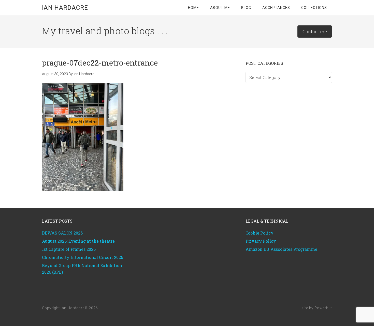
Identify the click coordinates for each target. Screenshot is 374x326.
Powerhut (323, 308)
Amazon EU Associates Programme (281, 249)
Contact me (315, 31)
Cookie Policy (260, 233)
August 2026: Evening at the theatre (78, 241)
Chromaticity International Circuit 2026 (82, 257)
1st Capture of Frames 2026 (69, 249)
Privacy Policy (261, 241)
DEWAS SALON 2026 (62, 233)
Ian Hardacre (65, 7)
